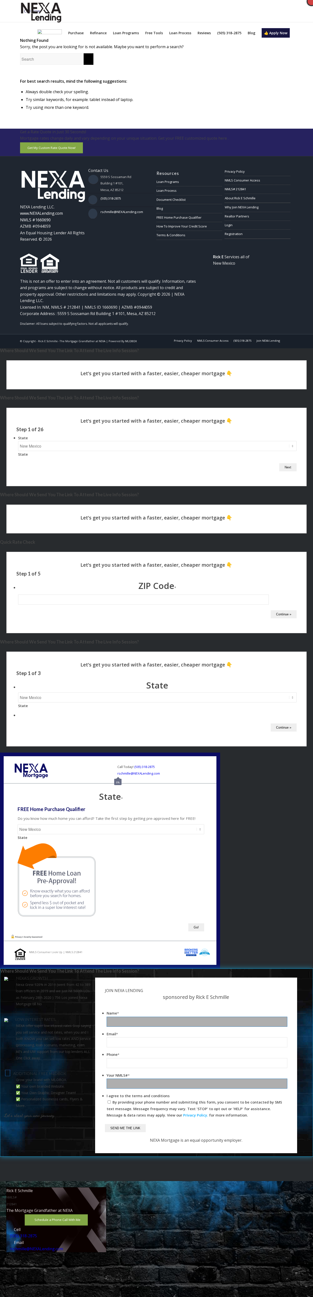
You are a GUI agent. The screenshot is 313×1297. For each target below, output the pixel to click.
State (23, 437)
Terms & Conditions (170, 235)
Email (112, 1033)
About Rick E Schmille (240, 198)
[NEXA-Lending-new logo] (41, 11)
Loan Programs (167, 182)
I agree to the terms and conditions (138, 1095)
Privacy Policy (235, 171)
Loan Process (166, 190)
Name (113, 1013)
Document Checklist (171, 199)
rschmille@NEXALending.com (122, 212)
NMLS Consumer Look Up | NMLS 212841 (55, 952)
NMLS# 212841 (235, 189)
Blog (159, 208)
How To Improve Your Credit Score (181, 226)
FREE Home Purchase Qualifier (178, 217)
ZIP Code (157, 585)
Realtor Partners (237, 216)
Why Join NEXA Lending (241, 207)
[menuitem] (49, 33)
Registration (234, 234)
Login (229, 225)
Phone (113, 1054)
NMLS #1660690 (35, 220)
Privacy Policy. (195, 1115)
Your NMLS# (118, 1075)
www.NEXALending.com (41, 213)
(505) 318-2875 (111, 198)
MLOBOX (131, 341)
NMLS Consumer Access (242, 180)
